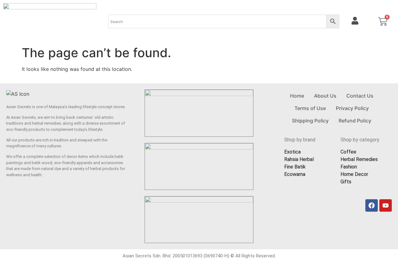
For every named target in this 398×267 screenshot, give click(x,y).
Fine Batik (295, 167)
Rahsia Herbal (299, 159)
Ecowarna (294, 174)
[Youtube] (385, 205)
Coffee (348, 152)
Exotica (292, 152)
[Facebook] (371, 205)
